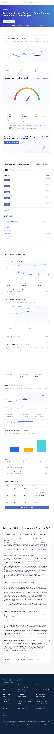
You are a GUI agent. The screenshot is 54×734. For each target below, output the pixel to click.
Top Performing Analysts (23, 687)
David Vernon (7, 227)
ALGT (7, 502)
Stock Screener (21, 689)
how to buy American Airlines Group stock (35, 549)
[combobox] (29, 2)
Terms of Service (6, 701)
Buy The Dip (38, 687)
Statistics (20, 703)
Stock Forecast (21, 691)
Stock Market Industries (23, 708)
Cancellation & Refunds (8, 703)
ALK (7, 495)
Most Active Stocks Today (41, 699)
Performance (6, 706)
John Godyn (6, 209)
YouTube (5, 715)
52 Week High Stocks (40, 694)
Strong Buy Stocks (22, 696)
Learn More (39, 128)
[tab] (5, 25)
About (4, 687)
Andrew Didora (7, 233)
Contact (4, 711)
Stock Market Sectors (23, 706)
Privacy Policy (6, 699)
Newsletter (5, 718)
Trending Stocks (21, 694)
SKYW (7, 498)
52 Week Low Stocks (40, 696)
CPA (7, 492)
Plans (4, 696)
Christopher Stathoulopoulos (11, 221)
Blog (4, 691)
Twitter (4, 713)
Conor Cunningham (8, 215)
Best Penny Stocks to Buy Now (43, 703)
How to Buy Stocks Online (24, 711)
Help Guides (5, 708)
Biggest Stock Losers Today (42, 691)
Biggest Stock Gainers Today (42, 689)
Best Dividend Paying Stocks (24, 701)
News (4, 689)
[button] (27, 175)
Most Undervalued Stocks (41, 701)
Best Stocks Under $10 (41, 708)
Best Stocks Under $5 (41, 706)
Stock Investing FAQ (7, 694)
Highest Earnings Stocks (23, 699)
